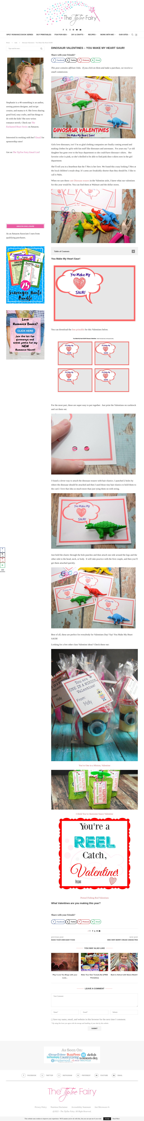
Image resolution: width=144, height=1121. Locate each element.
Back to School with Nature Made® (124, 975)
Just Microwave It (102, 1107)
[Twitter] (66, 29)
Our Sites (123, 35)
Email (38, 137)
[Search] (132, 34)
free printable (78, 329)
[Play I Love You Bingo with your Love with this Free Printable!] (65, 962)
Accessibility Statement (81, 1107)
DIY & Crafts (77, 35)
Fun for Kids (61, 35)
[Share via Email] (99, 931)
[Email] (80, 29)
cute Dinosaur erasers (79, 180)
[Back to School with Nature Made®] (124, 962)
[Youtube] (77, 29)
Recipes (92, 35)
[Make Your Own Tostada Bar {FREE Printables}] (94, 962)
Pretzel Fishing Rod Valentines (94, 898)
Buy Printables (43, 35)
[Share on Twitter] (95, 931)
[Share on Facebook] (92, 931)
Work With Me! (107, 35)
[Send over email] (2, 565)
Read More (116, 1119)
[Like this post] (90, 931)
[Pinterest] (73, 29)
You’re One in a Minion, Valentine (94, 765)
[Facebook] (63, 29)
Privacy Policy (41, 1107)
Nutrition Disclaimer (59, 1107)
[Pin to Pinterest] (97, 931)
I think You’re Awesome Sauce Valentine (94, 814)
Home (8, 42)
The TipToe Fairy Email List (26, 152)
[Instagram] (70, 29)
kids (16, 42)
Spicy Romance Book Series (19, 35)
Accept (107, 1119)
